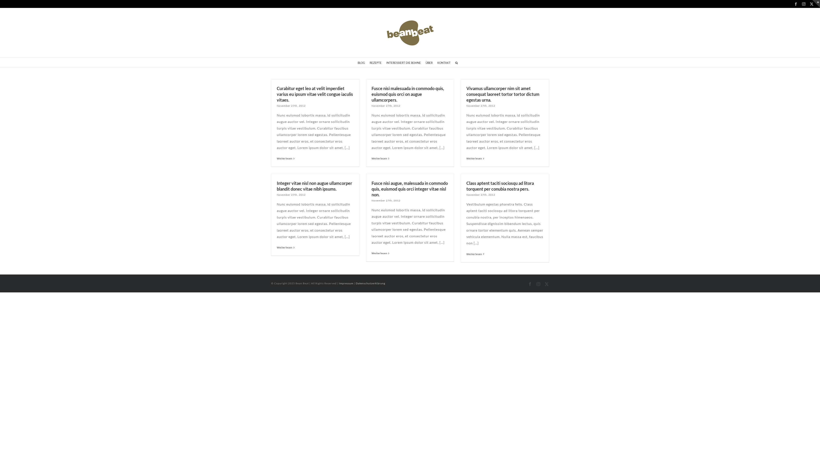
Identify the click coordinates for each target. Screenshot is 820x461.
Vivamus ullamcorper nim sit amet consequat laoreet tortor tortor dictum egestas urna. (502, 94)
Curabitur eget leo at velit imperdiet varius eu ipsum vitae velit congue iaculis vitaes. (315, 94)
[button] (456, 62)
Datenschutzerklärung (370, 283)
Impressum (346, 283)
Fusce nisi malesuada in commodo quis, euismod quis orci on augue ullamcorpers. (408, 94)
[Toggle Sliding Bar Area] (816, 4)
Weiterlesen (285, 158)
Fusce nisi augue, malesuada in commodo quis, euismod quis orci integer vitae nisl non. (410, 189)
